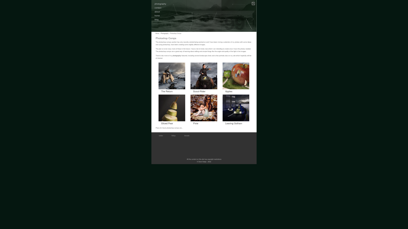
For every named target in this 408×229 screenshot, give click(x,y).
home (157, 16)
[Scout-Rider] (204, 76)
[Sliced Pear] (172, 108)
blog (157, 19)
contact (158, 8)
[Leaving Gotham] (236, 108)
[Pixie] (204, 108)
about (157, 12)
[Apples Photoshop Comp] (236, 76)
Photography (164, 33)
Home (157, 33)
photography (160, 4)
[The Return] (172, 76)
